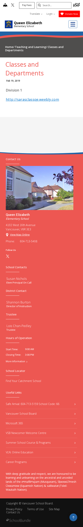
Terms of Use (35, 509)
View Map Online (20, 234)
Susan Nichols (16, 278)
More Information (15, 361)
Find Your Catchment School (23, 381)
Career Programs (16, 462)
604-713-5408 (28, 241)
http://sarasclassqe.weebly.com (32, 99)
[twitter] (13, 5)
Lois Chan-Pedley (18, 326)
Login (50, 13)
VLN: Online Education (19, 452)
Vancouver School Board (21, 413)
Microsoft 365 (14, 423)
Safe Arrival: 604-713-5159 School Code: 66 (32, 404)
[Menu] (73, 24)
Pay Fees (27, 5)
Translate (35, 13)
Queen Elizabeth (28, 22)
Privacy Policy (14, 509)
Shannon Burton (18, 302)
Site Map (54, 509)
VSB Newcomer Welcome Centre (26, 433)
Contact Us (13, 512)
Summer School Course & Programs (28, 442)
